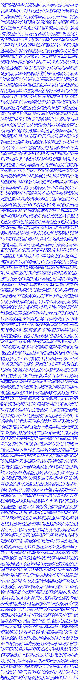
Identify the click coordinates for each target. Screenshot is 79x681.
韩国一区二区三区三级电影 (62, 142)
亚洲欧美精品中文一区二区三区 (69, 69)
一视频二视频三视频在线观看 (49, 80)
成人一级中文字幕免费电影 (21, 38)
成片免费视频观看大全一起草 (36, 215)
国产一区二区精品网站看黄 (68, 157)
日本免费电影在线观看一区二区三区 (68, 272)
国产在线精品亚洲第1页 (43, 100)
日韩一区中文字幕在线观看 (70, 88)
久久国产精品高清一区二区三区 (63, 27)
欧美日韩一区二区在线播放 (6, 210)
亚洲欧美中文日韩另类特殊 (34, 283)
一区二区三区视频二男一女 (14, 214)
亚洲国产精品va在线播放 (59, 72)
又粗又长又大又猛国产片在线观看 (30, 185)
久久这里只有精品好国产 (44, 299)
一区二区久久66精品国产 (58, 244)
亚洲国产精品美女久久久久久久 (39, 61)
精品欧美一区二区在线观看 (28, 225)
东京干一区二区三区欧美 (50, 182)
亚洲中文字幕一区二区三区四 (30, 111)
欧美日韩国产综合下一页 (26, 331)
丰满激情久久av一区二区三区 (20, 138)
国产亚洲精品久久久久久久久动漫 (63, 252)
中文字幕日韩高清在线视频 (67, 226)
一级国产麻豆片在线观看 (30, 14)
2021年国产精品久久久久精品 (36, 358)
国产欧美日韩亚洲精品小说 (34, 60)
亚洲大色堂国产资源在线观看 (22, 348)
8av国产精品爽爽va (53, 299)
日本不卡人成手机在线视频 (41, 307)
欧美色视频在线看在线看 (16, 240)
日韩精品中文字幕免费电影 (29, 231)
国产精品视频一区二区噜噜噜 (50, 85)
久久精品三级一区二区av (42, 33)
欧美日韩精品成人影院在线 (70, 159)
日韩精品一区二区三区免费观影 (47, 72)
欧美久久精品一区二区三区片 (21, 206)
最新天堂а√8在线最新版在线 (61, 96)
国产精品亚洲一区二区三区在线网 (11, 130)
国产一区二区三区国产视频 (63, 61)
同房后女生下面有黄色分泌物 (27, 219)
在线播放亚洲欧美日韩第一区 (11, 237)
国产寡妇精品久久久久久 (8, 319)
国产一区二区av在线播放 (28, 77)
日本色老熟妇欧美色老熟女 (12, 48)
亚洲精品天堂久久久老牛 (43, 193)
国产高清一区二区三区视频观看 (66, 197)
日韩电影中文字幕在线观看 (13, 229)
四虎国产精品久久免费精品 (56, 180)
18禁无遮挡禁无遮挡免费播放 (17, 49)
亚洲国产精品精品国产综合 (20, 362)
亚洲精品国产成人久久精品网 (40, 32)
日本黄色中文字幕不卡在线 (56, 134)
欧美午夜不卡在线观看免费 (17, 142)
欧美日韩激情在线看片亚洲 (6, 21)
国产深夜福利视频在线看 (44, 90)
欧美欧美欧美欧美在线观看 (55, 353)
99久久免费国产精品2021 (50, 160)
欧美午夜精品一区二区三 (45, 134)
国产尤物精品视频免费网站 (55, 237)
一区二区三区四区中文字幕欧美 (47, 186)
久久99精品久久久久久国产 (32, 176)
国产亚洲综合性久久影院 (20, 62)
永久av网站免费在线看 (68, 283)
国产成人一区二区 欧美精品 (21, 226)
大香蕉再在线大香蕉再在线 (6, 51)
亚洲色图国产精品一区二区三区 (56, 79)
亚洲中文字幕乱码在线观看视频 (25, 313)
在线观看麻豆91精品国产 (56, 260)
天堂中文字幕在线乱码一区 (52, 132)
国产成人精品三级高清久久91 (39, 89)
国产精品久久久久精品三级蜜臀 (32, 91)
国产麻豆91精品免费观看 (24, 284)
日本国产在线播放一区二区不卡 (70, 140)
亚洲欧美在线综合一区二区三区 (42, 154)
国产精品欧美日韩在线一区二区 (7, 4)
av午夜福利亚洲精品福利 (70, 331)
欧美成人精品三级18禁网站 (7, 234)
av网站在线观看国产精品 (70, 279)
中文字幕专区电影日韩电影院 (17, 129)
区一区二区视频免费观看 (73, 12)
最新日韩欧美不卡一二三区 (56, 17)
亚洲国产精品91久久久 (70, 255)
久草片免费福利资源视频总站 (46, 101)
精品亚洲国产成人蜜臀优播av (42, 119)
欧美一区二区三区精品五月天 (18, 146)
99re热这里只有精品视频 (41, 234)
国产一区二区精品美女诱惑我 (63, 71)
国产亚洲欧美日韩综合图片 (29, 57)
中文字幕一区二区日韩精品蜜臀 (62, 257)
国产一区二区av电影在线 (65, 286)
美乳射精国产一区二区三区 (70, 145)
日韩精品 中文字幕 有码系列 (19, 112)
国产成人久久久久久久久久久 (54, 129)
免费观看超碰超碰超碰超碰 (48, 181)
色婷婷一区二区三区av (54, 154)
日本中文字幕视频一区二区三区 (30, 269)
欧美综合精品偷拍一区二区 (45, 24)
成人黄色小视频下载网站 (14, 170)
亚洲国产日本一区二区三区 (39, 145)
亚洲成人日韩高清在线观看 (23, 295)
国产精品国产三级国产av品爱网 (56, 54)
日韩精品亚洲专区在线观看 (33, 272)
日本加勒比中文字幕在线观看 (16, 274)
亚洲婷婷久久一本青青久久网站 (61, 141)
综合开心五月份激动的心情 (61, 341)
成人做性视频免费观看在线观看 (9, 40)
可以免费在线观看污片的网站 (19, 311)
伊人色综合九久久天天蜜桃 (9, 271)
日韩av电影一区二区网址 (71, 95)
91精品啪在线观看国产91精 (55, 68)
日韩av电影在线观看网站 (34, 136)
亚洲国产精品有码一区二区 (9, 58)
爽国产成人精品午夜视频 (28, 73)
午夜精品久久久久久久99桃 (29, 334)
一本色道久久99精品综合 (62, 12)
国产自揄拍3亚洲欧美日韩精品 (21, 251)
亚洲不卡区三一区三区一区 (36, 223)
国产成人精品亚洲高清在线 (24, 108)
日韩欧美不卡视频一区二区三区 (38, 341)
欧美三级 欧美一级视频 (17, 342)
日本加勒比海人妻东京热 (58, 283)
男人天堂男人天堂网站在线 (28, 141)
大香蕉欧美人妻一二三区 (14, 356)
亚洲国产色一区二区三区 (66, 185)
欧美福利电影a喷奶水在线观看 (66, 86)
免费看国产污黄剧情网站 (36, 209)
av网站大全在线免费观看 (17, 21)
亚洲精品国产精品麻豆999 (46, 34)
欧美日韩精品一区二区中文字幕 (36, 255)
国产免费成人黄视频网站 (31, 75)
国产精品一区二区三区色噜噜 (72, 52)
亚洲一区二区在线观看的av (16, 66)
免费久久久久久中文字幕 (54, 334)
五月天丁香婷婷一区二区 (25, 88)
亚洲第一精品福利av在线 (43, 148)
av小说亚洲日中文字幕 (52, 84)
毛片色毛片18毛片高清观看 (66, 198)
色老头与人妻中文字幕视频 (42, 174)
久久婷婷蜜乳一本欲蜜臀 (43, 259)
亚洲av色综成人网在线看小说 (34, 74)
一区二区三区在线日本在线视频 (12, 34)
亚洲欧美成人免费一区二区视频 (36, 31)
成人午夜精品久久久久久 (61, 316)
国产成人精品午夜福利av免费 (63, 249)
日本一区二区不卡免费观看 (23, 198)
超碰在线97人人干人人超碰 (44, 4)
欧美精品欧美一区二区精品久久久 (53, 214)
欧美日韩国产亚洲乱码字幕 (36, 50)
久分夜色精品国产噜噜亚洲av (41, 49)
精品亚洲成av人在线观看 (69, 288)
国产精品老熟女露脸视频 (64, 282)
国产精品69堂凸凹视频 (53, 117)
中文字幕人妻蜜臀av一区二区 (72, 352)
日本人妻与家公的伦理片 (55, 130)
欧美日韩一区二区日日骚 (68, 120)
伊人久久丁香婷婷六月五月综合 (35, 348)
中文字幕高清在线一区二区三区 (61, 118)
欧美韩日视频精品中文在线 (36, 336)
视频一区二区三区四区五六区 (55, 259)
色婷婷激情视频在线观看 (7, 119)
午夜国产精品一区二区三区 (18, 106)
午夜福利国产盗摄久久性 (62, 243)
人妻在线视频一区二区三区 (50, 73)
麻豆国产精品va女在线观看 (46, 302)
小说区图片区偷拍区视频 (44, 48)
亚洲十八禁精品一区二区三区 (21, 74)
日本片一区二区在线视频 (34, 254)
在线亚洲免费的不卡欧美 (50, 52)
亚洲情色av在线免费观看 (20, 58)
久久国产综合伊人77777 (7, 300)
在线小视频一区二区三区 (21, 33)
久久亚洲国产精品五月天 (25, 20)
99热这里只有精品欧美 (68, 54)
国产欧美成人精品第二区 (47, 356)
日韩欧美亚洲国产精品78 (16, 61)
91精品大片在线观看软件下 (15, 359)
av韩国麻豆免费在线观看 (32, 267)
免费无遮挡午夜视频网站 (65, 14)
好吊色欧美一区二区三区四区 (23, 268)
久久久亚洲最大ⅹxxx (26, 306)
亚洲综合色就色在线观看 (34, 198)
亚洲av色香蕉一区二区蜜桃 (54, 272)
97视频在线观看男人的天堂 (40, 346)
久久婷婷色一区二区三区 (18, 119)
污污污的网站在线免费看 (66, 46)
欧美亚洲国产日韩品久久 (12, 5)
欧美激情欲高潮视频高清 (32, 138)
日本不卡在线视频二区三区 (54, 162)
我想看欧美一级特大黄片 (69, 296)
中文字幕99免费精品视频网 (63, 21)
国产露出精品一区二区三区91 (37, 306)
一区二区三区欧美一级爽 (26, 45)
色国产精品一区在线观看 (53, 191)
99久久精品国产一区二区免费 (54, 210)
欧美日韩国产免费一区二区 (35, 109)
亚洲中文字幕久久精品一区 (61, 103)
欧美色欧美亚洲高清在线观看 (35, 268)
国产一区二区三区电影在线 (52, 165)
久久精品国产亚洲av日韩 (72, 80)
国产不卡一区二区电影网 (64, 125)
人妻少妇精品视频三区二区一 (28, 32)
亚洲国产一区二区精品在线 (48, 217)
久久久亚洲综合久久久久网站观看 (60, 26)
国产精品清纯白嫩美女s (25, 279)
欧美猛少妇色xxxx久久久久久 (53, 234)
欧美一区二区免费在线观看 (13, 128)
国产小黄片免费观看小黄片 (41, 86)
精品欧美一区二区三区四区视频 (58, 136)
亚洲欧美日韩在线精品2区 (65, 171)
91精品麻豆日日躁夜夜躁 (59, 181)
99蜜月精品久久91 (11, 17)
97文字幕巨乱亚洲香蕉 (28, 35)
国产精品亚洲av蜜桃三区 (48, 227)
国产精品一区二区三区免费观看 (42, 18)
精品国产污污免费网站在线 (28, 282)
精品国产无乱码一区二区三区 (55, 112)
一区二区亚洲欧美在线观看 (47, 102)
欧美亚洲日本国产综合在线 (37, 41)
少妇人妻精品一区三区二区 (33, 251)
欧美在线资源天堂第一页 (59, 88)
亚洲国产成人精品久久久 (14, 297)
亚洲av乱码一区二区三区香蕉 (62, 31)
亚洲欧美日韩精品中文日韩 (26, 326)
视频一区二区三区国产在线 (46, 22)
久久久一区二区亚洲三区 (58, 261)
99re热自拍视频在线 (38, 66)
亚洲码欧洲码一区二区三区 (48, 233)
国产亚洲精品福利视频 (17, 85)
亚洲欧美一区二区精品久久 (60, 255)
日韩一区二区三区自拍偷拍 (34, 123)
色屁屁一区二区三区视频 (17, 282)
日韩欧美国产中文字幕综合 (7, 250)
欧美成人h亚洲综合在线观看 (33, 39)
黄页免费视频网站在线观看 (65, 269)
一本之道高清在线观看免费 (57, 271)
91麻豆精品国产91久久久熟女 (27, 214)
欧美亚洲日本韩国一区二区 (51, 71)
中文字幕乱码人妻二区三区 (41, 111)
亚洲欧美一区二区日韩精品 (71, 55)
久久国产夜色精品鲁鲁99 (57, 120)
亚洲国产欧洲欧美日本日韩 (8, 138)
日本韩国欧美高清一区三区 (25, 124)
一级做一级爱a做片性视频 (13, 336)
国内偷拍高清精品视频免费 (62, 23)
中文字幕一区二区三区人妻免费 (60, 29)
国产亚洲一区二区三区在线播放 (40, 342)
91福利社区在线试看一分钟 (35, 356)
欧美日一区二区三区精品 (72, 323)
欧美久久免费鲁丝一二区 (34, 113)
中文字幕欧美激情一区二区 (6, 244)
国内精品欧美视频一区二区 (65, 328)
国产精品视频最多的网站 (30, 319)
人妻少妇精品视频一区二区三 (21, 193)
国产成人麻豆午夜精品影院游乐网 (23, 276)
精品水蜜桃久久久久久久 (64, 334)
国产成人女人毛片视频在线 (32, 117)
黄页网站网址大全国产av (35, 170)
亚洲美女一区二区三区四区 (43, 112)
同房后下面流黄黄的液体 (58, 340)
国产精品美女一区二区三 (42, 78)
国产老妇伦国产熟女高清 (50, 141)
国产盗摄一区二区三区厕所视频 (11, 15)
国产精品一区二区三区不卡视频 (16, 52)
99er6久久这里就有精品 (43, 222)
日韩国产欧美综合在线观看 (20, 117)
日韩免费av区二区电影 (28, 52)
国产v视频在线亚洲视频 (16, 286)
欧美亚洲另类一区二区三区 (19, 54)
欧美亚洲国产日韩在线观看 (9, 193)
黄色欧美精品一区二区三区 (54, 166)
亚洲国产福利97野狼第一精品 (56, 312)
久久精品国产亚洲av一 (65, 216)
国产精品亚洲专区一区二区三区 (28, 67)
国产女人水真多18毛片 (6, 66)
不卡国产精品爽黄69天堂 (33, 148)
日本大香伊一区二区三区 (68, 114)
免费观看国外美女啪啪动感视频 (34, 29)
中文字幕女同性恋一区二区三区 (54, 49)
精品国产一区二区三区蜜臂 (12, 194)
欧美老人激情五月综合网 (5, 32)
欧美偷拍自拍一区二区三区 (27, 175)
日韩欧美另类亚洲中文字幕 (38, 52)
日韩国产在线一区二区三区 (10, 39)
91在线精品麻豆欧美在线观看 (51, 9)
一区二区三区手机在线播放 (60, 233)
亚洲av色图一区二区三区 (24, 273)
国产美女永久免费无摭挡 (15, 219)
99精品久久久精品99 (70, 354)
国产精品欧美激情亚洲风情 (27, 85)
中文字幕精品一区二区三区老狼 (48, 345)
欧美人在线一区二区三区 (7, 57)
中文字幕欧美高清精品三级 (54, 311)
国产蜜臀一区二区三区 (34, 44)
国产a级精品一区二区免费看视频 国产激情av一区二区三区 (25, 208)
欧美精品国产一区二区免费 (13, 284)
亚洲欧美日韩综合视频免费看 (63, 81)
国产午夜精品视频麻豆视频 (66, 214)
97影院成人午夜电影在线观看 (44, 185)
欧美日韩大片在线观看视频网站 (39, 214)
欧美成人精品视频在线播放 (9, 16)
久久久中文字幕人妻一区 (20, 216)
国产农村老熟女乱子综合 (46, 135)
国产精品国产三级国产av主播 (47, 195)
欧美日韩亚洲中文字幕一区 (22, 363)
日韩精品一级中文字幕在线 (65, 130)
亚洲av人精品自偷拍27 (73, 31)
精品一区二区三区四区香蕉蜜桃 (40, 239)
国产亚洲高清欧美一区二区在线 (6, 197)
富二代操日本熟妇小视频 (59, 284)
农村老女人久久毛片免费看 (70, 183)
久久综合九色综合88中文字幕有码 (10, 83)
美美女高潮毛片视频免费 (70, 330)
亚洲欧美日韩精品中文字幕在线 (40, 132)
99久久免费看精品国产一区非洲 (71, 72)
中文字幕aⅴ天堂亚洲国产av (45, 260)
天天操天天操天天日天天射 (52, 6)
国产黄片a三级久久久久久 (59, 109)
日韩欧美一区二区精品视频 (47, 331)
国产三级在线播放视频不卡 (56, 75)
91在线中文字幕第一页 (70, 149)
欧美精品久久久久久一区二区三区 (23, 212)
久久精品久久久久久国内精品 (51, 155)
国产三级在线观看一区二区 (7, 311)
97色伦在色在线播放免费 (55, 339)
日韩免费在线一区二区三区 (21, 351)
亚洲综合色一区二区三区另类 (68, 28)
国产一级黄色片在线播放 (61, 41)
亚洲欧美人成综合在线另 (41, 106)
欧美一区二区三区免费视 (24, 136)
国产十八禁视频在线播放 (41, 303)
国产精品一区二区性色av (22, 100)
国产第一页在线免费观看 (55, 208)
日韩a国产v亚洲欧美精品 (10, 168)
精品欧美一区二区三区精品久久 (69, 34)
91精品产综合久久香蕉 (10, 199)
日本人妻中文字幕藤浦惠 (66, 68)
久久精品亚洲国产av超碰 (70, 98)
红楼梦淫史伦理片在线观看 (38, 177)
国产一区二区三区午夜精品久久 (11, 95)
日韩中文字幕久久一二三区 (13, 88)
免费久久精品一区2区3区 (26, 41)
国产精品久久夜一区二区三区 (36, 88)
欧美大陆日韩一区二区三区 (62, 221)
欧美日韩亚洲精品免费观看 (27, 155)
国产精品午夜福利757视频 (24, 215)
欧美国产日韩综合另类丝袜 (26, 98)
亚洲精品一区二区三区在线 (30, 78)
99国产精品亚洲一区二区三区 (54, 100)
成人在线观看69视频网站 (20, 301)
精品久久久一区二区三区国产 (11, 101)
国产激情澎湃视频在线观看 (7, 208)
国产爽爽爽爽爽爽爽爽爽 (9, 202)
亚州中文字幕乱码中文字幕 (70, 212)
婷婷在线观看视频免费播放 (7, 317)
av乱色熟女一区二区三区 (33, 68)
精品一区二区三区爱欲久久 (25, 115)
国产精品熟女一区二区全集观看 (52, 94)
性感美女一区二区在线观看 (33, 38)
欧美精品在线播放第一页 (51, 142)
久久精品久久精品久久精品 (58, 113)
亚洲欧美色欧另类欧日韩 (15, 296)
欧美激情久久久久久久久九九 (57, 140)
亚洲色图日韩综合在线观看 (11, 352)
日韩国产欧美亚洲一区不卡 (30, 106)
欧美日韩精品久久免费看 (55, 263)
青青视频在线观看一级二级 (20, 162)
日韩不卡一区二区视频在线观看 (70, 262)
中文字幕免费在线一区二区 (10, 226)
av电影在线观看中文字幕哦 (52, 78)
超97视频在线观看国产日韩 (40, 6)
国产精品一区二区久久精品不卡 (13, 171)
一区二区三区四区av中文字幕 (50, 31)
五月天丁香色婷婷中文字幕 (59, 217)
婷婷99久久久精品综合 (15, 153)
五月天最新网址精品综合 (39, 141)
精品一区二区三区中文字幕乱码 (57, 314)
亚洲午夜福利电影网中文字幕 (21, 16)
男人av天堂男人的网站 (60, 242)
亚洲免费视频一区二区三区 (55, 10)
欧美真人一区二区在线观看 (38, 200)
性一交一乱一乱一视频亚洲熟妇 (66, 339)
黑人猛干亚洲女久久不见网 (49, 333)
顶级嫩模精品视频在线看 (20, 91)
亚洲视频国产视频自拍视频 (15, 175)
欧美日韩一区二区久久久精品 (23, 159)
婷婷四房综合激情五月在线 (18, 211)
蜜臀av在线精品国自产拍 (33, 193)
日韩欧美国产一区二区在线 (45, 273)
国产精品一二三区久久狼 (41, 62)
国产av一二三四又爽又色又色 (39, 23)
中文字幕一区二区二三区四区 (37, 233)
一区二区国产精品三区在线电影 (38, 280)
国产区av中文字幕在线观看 (34, 92)
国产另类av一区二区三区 (13, 29)
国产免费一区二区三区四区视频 (16, 81)
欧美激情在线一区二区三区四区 (48, 96)
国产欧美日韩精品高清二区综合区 (16, 182)
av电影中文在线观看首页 (49, 137)
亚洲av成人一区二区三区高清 (10, 90)
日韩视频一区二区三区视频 (13, 358)
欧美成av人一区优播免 (44, 272)
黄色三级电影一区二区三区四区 (64, 155)
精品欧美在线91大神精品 (41, 274)
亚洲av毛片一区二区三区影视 (64, 35)
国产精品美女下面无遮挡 (41, 243)
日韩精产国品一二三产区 (17, 141)
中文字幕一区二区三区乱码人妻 (55, 205)
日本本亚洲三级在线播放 (66, 100)
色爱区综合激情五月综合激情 (67, 174)
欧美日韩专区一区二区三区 (22, 357)
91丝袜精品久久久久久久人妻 (6, 112)
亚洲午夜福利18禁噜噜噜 (31, 86)
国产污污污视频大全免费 (24, 323)
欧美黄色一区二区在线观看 (6, 307)
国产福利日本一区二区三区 (41, 329)
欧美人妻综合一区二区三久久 (62, 326)
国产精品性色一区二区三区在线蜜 (59, 229)
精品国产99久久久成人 (65, 38)
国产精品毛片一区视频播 (39, 300)
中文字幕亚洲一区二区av (39, 252)
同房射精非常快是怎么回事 (16, 145)
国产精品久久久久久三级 (10, 265)
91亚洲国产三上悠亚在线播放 (59, 149)
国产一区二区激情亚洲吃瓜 (71, 223)
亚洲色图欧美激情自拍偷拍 (15, 23)
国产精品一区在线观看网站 (68, 335)
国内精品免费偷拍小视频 (15, 105)
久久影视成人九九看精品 (46, 108)
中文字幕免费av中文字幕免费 (70, 295)
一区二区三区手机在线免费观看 (61, 345)
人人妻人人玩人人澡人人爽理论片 (69, 17)
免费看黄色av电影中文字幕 (51, 291)
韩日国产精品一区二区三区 (53, 222)
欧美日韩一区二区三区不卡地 (60, 124)
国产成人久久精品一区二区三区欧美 (10, 72)
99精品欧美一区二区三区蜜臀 (28, 359)
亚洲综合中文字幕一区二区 (16, 67)
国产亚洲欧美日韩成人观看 (30, 329)
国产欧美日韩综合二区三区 (58, 102)
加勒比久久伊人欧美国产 (41, 67)
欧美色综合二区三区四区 (13, 360)
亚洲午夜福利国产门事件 (47, 159)
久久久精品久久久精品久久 (37, 240)
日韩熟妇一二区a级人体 (5, 67)
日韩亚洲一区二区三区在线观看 (39, 35)
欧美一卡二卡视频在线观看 (72, 50)
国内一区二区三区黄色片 (52, 239)
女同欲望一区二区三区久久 (50, 341)
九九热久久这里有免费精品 (38, 103)
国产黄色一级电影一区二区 (17, 231)
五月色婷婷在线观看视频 (30, 163)
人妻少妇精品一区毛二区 (45, 147)
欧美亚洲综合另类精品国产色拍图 (30, 328)
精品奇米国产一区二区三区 (27, 23)
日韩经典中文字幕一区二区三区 (53, 250)
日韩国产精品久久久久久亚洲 (50, 285)
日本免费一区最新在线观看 (38, 219)
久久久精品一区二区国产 (41, 163)
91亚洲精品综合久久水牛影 (8, 140)
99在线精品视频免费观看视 (22, 195)
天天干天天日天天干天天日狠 (6, 309)
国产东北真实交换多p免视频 (43, 269)
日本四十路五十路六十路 (40, 266)
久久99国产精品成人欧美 (14, 308)
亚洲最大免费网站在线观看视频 (50, 115)
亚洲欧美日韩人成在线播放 (33, 202)
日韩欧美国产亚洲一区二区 (34, 120)
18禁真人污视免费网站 (65, 210)
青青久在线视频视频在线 (49, 183)
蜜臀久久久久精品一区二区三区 (25, 15)
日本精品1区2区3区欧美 (14, 108)
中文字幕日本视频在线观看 (15, 306)
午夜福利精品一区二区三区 (54, 46)
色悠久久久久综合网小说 (17, 353)
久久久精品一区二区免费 (36, 114)
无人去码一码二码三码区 (28, 221)
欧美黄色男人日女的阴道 (70, 169)
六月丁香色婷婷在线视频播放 (26, 137)
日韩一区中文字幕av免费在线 (26, 229)
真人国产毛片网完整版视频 (46, 271)
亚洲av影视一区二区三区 (43, 351)
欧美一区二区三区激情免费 (25, 189)
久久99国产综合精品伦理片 (29, 6)
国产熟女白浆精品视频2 (17, 27)
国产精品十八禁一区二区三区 (38, 183)
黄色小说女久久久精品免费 (32, 188)
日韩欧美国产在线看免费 (33, 83)
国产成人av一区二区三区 (60, 177)
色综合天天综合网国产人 (42, 347)
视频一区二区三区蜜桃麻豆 (43, 16)
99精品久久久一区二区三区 (24, 55)
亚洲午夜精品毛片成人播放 (65, 16)
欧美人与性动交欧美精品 (11, 260)
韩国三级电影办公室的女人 (69, 107)
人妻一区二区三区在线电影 (63, 239)
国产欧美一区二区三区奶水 (14, 98)
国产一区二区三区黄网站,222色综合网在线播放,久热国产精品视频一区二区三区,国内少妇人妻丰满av (20, 3)
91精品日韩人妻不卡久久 (61, 80)
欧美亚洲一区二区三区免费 (46, 276)
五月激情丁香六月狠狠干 (16, 32)
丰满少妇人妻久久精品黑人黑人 (11, 164)
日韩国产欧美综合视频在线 (40, 291)
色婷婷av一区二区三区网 (27, 257)
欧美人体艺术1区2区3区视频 (64, 364)
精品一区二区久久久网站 (28, 129)
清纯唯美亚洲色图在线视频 (65, 94)
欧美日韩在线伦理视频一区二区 (15, 18)
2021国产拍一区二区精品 (9, 78)
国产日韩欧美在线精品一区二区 (70, 5)
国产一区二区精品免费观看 (52, 303)
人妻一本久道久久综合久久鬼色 (63, 67)
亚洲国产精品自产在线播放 (10, 37)
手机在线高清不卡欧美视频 (14, 124)
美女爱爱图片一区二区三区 (15, 103)
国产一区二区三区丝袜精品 (27, 285)
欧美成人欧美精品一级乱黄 (58, 248)
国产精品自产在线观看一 (35, 126)
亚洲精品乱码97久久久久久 (44, 28)
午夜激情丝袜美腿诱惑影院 (10, 157)
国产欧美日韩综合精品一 (40, 81)
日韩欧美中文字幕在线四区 (57, 24)
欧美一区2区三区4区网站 (55, 74)
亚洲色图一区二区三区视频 (63, 6)
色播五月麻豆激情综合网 (44, 202)
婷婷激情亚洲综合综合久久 (69, 172)
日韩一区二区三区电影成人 (60, 55)
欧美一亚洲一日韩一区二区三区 (41, 205)
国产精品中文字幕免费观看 (55, 48)
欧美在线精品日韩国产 (17, 155)
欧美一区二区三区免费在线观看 (36, 26)
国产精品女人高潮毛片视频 (63, 347)
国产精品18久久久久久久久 (18, 166)
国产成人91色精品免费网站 (71, 22)
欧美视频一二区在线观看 (40, 152)
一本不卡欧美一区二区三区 (49, 11)
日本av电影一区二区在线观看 (23, 248)
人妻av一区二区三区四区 (51, 266)
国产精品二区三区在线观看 (17, 334)
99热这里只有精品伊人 (29, 146)
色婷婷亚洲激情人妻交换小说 (39, 71)
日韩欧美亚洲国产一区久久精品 (9, 212)
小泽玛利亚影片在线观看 (44, 37)
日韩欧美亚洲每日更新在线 (45, 60)
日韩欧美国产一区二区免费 (23, 44)
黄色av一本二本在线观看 (36, 34)
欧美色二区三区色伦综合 (61, 50)
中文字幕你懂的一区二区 (14, 333)
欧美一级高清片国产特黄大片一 (67, 353)
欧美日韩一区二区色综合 (10, 251)
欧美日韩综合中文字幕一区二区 (66, 18)
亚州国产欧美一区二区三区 (51, 23)
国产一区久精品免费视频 (10, 278)
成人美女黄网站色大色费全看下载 (63, 324)
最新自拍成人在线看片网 (48, 223)
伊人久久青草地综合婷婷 (28, 51)
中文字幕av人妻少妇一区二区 (66, 162)
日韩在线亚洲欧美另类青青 (47, 245)
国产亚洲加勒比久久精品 (8, 166)
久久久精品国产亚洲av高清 (19, 197)
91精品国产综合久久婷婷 (44, 46)
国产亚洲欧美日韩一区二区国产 (66, 231)
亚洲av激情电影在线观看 (60, 183)
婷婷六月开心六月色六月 (61, 51)
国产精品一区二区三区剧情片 (53, 32)
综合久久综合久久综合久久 (33, 63)
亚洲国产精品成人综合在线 (72, 20)
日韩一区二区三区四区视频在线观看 (45, 149)
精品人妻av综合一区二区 (10, 38)
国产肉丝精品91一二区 (31, 187)
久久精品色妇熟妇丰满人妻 (61, 285)
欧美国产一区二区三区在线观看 (32, 140)
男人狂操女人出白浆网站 (15, 71)
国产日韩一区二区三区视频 (20, 17)
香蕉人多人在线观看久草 (28, 89)
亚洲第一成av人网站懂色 (71, 325)
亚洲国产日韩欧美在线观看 (40, 242)
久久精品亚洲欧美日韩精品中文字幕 (40, 175)
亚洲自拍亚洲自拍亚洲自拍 (39, 155)
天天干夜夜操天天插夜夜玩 (55, 28)
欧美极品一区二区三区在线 (36, 107)
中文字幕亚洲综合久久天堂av (41, 84)
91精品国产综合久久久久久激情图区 (48, 323)
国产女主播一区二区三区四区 (18, 94)
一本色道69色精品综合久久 (19, 12)
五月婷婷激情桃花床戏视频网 (61, 105)
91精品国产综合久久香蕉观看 (64, 192)
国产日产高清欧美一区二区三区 (21, 254)
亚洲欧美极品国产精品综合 (21, 39)
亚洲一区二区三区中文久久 (70, 177)
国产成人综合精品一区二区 (22, 272)
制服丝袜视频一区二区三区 (42, 267)
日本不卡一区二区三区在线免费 (70, 153)
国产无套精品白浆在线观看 (70, 11)
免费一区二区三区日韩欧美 (15, 249)
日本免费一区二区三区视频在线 (60, 348)
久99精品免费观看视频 (43, 58)
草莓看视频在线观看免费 (41, 211)
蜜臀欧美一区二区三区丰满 (28, 145)
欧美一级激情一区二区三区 (44, 17)
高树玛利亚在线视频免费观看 (20, 188)
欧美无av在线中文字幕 (35, 296)
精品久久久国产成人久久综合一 (26, 200)
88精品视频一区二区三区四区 (51, 146)
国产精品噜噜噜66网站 (26, 240)
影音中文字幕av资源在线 (65, 175)
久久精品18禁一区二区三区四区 (43, 328)
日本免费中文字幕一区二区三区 (53, 286)
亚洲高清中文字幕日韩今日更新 (8, 24)
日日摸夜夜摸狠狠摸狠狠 (46, 289)
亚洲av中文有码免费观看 (14, 84)
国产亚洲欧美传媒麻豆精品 (21, 330)
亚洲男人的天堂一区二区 (31, 10)
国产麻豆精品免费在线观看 (67, 135)
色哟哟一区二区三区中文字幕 (47, 170)
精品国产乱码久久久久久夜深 (52, 21)
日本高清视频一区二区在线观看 (54, 256)
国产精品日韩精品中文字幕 (12, 136)
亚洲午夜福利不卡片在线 (14, 189)
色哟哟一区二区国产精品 (67, 320)
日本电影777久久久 (74, 333)
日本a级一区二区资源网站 (69, 79)
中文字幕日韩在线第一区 (52, 12)
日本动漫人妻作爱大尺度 (71, 219)
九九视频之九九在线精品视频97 (54, 307)
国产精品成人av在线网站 (63, 165)
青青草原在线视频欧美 (35, 288)
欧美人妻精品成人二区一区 (63, 319)
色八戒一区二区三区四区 (49, 177)
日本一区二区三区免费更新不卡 (8, 74)
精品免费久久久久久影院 (39, 146)
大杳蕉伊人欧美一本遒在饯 (59, 358)
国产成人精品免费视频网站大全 (69, 276)
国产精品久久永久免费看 (26, 96)
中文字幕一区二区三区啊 (11, 255)
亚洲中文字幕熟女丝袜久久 (48, 212)
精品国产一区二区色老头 (57, 108)
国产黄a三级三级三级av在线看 (21, 294)
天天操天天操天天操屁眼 (64, 78)
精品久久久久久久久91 (54, 37)
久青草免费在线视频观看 (20, 168)
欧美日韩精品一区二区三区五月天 (63, 266)
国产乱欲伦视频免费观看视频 (72, 204)
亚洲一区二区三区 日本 (34, 290)
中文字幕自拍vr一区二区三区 (46, 290)
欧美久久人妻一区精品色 (49, 15)
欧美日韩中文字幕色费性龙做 (49, 306)
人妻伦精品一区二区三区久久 (44, 314)
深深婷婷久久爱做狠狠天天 (68, 289)
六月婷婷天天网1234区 (25, 102)
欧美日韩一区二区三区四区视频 (20, 22)
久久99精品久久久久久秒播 (64, 62)
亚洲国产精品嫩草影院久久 (29, 242)
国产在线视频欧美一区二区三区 (25, 308)
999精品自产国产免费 (45, 79)
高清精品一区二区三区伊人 (35, 55)
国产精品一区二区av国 (28, 142)
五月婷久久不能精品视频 (7, 282)
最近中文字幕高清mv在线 (32, 33)
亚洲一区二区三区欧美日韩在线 (15, 89)
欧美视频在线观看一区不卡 (11, 357)
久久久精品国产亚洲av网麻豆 (41, 256)
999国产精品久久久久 (33, 180)
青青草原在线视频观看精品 (34, 131)
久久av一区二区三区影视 (54, 18)
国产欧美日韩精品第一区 (25, 356)
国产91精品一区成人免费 (12, 158)
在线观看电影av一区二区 (33, 130)
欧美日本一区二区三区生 (40, 57)
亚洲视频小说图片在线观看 (24, 181)
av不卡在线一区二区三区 (31, 12)
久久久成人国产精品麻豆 (16, 151)
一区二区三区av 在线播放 (10, 149)
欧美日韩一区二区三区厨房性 (65, 274)
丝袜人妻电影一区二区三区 (18, 97)
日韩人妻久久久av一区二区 (6, 242)
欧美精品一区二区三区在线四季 (38, 360)
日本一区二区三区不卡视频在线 (29, 210)
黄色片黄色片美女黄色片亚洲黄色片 (60, 45)
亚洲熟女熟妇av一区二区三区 (60, 20)
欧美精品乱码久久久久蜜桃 (50, 81)
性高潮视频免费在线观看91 (12, 295)
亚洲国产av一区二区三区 (68, 170)
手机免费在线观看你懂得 (44, 294)
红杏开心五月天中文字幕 (48, 189)
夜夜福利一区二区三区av (10, 86)
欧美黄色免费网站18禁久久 (11, 79)
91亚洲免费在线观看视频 (43, 117)
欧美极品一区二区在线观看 (23, 72)
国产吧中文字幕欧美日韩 (68, 194)
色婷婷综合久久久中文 (59, 11)
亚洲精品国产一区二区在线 (29, 309)
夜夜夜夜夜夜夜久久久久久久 (22, 37)
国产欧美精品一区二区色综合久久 (40, 191)
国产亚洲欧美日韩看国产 (27, 318)
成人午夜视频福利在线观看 (43, 339)
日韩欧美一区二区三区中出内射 (10, 302)
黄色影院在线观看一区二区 (24, 135)
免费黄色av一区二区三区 (28, 182)
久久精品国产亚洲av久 (73, 141)
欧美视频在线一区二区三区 (66, 33)
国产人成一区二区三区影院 (8, 346)
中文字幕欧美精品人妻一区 (17, 307)
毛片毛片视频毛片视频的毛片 (23, 172)
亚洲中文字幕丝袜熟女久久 (11, 248)
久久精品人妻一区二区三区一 (46, 288)
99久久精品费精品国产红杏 (37, 124)
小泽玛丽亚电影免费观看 (71, 124)
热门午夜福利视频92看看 (26, 204)
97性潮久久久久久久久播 (51, 151)
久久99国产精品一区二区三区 (37, 279)
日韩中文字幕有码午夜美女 (27, 342)
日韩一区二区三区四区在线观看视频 (62, 333)
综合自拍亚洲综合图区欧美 (11, 203)
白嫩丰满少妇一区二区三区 (44, 320)
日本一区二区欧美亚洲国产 (61, 200)
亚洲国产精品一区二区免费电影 (54, 33)
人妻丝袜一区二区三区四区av (24, 288)
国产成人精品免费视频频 (25, 34)
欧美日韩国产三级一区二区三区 (36, 227)
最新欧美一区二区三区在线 (32, 28)
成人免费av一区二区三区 (65, 250)
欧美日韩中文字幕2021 (58, 170)
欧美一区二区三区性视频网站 (38, 277)
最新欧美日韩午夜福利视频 (57, 5)
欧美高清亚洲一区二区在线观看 (34, 22)
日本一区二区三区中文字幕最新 (44, 176)
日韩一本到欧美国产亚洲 (65, 166)
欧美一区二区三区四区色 (41, 187)
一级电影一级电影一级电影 (56, 158)
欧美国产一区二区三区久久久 (67, 91)
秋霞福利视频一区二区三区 (48, 88)
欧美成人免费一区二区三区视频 (39, 142)
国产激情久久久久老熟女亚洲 (38, 118)
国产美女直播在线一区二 (33, 16)
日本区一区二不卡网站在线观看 (41, 43)
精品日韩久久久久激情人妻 (37, 354)
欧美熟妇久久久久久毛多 (44, 226)
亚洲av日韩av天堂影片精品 (27, 27)
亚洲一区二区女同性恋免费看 (27, 71)
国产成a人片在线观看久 (10, 206)
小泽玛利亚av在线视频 (53, 148)
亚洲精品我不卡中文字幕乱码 (67, 10)
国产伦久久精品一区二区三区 (63, 337)
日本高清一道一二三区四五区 (60, 268)
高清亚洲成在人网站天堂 (35, 276)
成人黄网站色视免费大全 (60, 238)
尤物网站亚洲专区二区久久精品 (42, 353)
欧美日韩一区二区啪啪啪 (67, 188)
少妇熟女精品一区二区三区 (29, 256)
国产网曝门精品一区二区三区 (35, 195)
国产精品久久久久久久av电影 (45, 63)
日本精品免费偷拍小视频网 (50, 95)
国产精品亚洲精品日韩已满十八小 (66, 117)
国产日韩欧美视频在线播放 (39, 151)
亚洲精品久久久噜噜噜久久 (26, 80)
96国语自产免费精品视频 (24, 290)
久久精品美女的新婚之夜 (55, 16)
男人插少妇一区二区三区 (61, 308)
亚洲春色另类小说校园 (31, 162)
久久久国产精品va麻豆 (72, 151)
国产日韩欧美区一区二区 (66, 147)
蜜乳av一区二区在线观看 (48, 261)
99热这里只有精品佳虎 (60, 128)
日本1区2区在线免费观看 (15, 80)
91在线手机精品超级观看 (26, 118)
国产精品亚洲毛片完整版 (19, 346)
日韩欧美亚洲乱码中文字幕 (46, 228)
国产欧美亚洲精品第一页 (47, 229)
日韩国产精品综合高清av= (37, 80)
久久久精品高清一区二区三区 (31, 149)
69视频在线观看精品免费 (48, 240)
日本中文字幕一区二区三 (8, 10)
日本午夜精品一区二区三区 (17, 57)
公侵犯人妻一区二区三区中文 (29, 43)
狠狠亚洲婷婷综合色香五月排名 (49, 41)
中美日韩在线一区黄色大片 (40, 94)
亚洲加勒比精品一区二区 (69, 113)
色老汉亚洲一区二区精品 (57, 135)
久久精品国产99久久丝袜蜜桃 (66, 254)
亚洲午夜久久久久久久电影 (61, 151)
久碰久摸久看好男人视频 (11, 272)
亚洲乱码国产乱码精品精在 (26, 105)
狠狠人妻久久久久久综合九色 (36, 232)
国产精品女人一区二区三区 (13, 183)
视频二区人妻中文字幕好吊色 (34, 24)
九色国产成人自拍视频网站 (64, 246)
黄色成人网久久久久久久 (27, 103)
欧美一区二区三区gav (34, 312)
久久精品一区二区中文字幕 (29, 49)
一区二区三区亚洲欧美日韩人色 (46, 39)
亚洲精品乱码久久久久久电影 (18, 14)
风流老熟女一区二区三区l (67, 75)
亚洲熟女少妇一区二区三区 (20, 176)
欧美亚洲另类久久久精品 (71, 245)
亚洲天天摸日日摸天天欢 (70, 109)
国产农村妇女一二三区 (23, 29)
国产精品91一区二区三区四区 (58, 172)
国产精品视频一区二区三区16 (28, 132)
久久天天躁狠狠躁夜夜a (47, 107)
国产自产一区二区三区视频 (43, 143)
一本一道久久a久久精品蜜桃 (23, 194)
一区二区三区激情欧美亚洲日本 (38, 318)
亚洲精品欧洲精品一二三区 (15, 280)
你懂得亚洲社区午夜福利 (44, 197)
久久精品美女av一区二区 (52, 243)
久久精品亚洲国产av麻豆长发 (12, 107)
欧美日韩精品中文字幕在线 (72, 306)
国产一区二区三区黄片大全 (47, 164)
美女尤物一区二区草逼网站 (47, 20)
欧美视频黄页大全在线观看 (13, 50)
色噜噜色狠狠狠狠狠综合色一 (54, 86)
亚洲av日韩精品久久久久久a (39, 249)
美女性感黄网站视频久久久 (22, 352)
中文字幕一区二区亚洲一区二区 (26, 128)
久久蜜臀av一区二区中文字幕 (52, 318)
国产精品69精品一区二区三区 (48, 29)
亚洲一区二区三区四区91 (10, 343)
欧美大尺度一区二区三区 (18, 305)
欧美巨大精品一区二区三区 (34, 158)
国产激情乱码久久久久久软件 (31, 314)
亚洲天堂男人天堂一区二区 (59, 186)
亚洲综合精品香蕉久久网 (39, 51)
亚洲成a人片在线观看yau (31, 62)
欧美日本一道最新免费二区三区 (46, 169)
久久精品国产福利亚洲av (24, 297)
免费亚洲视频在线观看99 (37, 96)
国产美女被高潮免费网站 (54, 359)
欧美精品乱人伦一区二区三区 (21, 24)
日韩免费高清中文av (45, 237)
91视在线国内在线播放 (54, 90)
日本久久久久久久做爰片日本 (49, 297)
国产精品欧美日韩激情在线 (21, 69)
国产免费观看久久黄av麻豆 (6, 73)
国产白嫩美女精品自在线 (71, 268)
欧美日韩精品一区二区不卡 (35, 228)
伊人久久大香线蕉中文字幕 (64, 225)
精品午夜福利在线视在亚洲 (70, 60)
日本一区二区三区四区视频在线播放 (27, 84)
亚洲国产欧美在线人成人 (10, 69)
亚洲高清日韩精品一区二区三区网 (68, 97)
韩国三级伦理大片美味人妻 (21, 148)
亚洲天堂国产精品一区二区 (66, 4)
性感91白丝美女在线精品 (37, 257)
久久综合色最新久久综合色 (11, 232)
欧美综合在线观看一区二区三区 (43, 199)
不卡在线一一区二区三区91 (23, 101)
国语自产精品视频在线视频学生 (51, 77)
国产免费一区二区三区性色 (63, 291)
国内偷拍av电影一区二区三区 (27, 286)
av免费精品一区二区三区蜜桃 (33, 17)
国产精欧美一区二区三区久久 (55, 351)
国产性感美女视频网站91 (34, 101)
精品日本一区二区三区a (35, 194)
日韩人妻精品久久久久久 (35, 79)
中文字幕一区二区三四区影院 (59, 223)
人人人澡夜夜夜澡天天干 (52, 347)
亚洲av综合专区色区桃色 (29, 152)
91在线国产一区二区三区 (72, 103)
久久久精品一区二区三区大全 (11, 123)
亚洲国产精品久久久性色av (52, 342)
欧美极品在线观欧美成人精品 (59, 159)
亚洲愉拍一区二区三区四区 (57, 302)
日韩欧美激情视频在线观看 (45, 123)
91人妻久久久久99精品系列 (52, 61)
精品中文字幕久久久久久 (72, 96)
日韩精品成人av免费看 (55, 38)
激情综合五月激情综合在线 (51, 163)
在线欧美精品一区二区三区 (25, 183)
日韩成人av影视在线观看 (36, 108)
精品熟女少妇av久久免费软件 (57, 69)
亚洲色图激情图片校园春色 (36, 245)
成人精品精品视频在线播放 (24, 209)
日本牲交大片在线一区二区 (27, 61)
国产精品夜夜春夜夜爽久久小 (41, 14)
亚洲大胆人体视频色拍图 (48, 124)
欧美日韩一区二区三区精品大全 (40, 171)
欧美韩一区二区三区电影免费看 (67, 49)
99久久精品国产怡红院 (50, 326)
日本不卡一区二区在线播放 (60, 352)
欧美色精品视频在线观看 (49, 98)
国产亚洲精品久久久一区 (41, 12)
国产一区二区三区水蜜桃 (47, 340)
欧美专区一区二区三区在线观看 (63, 300)
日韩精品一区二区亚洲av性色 (45, 157)
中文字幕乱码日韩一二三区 (63, 329)
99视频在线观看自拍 (12, 100)
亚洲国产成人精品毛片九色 (33, 69)
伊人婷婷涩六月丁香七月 (10, 267)
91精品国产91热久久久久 (10, 176)
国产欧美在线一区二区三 (20, 46)
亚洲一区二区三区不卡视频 (39, 56)
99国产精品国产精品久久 (63, 303)
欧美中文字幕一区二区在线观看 (13, 262)
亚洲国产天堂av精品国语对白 (67, 48)
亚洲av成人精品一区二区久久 (69, 143)
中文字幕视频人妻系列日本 (17, 73)
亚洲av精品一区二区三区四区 (66, 58)
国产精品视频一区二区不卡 (12, 92)
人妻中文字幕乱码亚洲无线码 (57, 305)
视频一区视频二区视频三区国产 (20, 202)
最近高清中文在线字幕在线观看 (29, 353)
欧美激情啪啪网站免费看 (55, 4)
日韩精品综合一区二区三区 (53, 43)
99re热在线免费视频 (22, 75)
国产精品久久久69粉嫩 (70, 189)
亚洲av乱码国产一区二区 (33, 259)
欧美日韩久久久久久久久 (68, 24)
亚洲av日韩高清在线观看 (46, 172)
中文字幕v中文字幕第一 (20, 149)
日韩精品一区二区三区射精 (43, 97)
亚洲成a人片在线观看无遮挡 (8, 46)
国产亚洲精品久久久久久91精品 (10, 172)
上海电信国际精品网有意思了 (28, 252)
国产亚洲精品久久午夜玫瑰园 (18, 152)
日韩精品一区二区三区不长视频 (16, 77)
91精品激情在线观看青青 (45, 54)
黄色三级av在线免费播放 (15, 45)
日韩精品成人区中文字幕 (31, 234)
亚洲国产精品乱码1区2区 (18, 174)
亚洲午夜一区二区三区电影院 (44, 208)
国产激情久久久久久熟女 (23, 158)
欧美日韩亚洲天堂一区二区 (62, 9)
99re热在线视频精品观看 (34, 320)
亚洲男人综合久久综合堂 (64, 32)
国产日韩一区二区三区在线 (46, 120)
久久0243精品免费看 (60, 145)
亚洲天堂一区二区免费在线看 (21, 68)
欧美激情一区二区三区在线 (9, 117)
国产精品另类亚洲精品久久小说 (58, 330)
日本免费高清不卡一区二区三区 (58, 60)
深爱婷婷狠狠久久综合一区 (17, 6)
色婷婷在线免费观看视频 (60, 98)
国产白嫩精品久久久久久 (37, 105)
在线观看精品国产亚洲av (44, 322)
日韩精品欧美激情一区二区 (54, 58)
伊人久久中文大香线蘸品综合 (34, 206)
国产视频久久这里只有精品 (39, 27)
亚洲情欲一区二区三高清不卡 (37, 115)
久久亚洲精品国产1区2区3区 (71, 40)
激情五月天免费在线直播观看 (67, 74)
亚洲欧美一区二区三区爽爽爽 (52, 274)
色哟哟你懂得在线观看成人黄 (10, 134)
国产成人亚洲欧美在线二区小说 (20, 4)
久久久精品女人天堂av (58, 114)
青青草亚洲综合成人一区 (72, 152)
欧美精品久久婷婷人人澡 (59, 227)
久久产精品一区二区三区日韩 (23, 255)
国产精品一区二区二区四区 (45, 126)
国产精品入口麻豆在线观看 (28, 21)
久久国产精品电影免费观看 (48, 220)
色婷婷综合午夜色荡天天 (57, 34)
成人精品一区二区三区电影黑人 (11, 126)
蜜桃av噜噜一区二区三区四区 (67, 237)
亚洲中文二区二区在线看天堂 (24, 232)
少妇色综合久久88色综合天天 (17, 160)
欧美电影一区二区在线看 (13, 209)
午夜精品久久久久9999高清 (45, 136)
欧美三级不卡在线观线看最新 (13, 20)
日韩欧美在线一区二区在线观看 (70, 92)
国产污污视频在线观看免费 (38, 9)
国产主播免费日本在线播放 (12, 55)
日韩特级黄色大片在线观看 (51, 280)
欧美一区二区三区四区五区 (47, 153)
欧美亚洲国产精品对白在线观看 (67, 208)
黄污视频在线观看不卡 (5, 266)
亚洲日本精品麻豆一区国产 (12, 198)
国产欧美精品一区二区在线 (22, 5)
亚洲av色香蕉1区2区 (60, 66)
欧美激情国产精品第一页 (54, 138)
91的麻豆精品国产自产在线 (42, 138)
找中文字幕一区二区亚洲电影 (54, 14)
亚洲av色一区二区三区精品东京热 (32, 54)
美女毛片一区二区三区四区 (68, 357)
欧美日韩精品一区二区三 (33, 339)
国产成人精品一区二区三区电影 (36, 284)
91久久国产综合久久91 (71, 41)
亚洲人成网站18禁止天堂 (30, 205)
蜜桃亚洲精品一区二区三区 (52, 35)
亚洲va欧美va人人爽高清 (55, 185)
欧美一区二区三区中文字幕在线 (46, 295)
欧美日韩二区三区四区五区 (36, 217)
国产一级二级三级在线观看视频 (34, 325)
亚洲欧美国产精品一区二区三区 (32, 58)
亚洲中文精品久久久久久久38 (65, 362)
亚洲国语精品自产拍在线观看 (36, 181)
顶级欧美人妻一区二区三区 (35, 172)
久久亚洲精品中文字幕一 (51, 56)
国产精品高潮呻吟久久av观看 (44, 188)
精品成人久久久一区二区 (48, 40)
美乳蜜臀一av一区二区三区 (66, 351)
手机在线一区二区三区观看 (6, 14)
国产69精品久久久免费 (50, 57)
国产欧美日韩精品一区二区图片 (49, 50)
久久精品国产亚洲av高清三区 (65, 37)
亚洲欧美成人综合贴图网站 (27, 191)
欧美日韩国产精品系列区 (69, 232)
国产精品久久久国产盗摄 (7, 27)
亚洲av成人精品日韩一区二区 (13, 109)
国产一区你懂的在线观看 (39, 324)
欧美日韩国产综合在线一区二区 (14, 261)
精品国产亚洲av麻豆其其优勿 (6, 97)
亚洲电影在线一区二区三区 (43, 263)
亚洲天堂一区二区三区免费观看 (30, 97)
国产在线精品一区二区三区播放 (58, 325)
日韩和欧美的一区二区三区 (22, 123)
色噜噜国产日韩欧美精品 (44, 130)
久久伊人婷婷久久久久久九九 (62, 57)
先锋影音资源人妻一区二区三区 (39, 326)
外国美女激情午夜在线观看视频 (14, 132)
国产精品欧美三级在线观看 (33, 330)
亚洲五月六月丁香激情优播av (60, 240)
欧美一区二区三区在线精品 (64, 90)
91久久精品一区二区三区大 (61, 73)
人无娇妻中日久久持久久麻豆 (71, 265)
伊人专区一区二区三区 (13, 169)
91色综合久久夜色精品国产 (10, 120)
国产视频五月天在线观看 (22, 322)
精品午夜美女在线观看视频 (13, 137)
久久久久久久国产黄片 (60, 95)
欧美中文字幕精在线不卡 (33, 4)
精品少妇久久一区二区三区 (61, 56)
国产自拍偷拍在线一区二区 (53, 246)
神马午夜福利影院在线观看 (20, 199)
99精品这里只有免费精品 (13, 323)
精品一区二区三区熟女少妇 (44, 91)
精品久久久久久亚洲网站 (56, 44)
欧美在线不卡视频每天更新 (50, 300)
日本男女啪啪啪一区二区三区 (25, 95)
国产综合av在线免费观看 (66, 112)
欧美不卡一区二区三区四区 (64, 234)
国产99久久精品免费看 (25, 153)
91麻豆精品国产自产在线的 (15, 11)
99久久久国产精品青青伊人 (30, 211)
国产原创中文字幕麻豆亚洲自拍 (64, 106)
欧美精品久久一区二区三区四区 (44, 83)
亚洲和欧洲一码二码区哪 (40, 309)
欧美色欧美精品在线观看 (38, 285)
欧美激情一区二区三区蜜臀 (36, 340)
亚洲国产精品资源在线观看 (44, 44)
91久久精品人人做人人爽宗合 (10, 335)
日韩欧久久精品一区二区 (35, 273)
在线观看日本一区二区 (62, 111)
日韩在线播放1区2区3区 (29, 94)
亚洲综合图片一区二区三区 (38, 137)
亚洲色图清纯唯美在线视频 (60, 220)
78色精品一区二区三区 (55, 254)
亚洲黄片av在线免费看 (36, 262)
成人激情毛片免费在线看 (36, 244)
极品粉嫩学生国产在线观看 (55, 168)
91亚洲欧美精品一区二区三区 (58, 126)
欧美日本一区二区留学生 (7, 85)
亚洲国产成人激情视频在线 (64, 77)
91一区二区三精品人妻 (51, 242)
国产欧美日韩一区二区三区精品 (18, 222)
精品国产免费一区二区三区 (54, 278)
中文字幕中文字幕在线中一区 (30, 243)
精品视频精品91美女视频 (9, 22)
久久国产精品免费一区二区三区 (29, 303)
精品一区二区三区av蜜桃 (22, 28)
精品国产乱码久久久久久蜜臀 (56, 194)
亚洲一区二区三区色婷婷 (72, 229)
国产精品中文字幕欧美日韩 (57, 262)
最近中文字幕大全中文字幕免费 (43, 10)
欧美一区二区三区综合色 (68, 340)
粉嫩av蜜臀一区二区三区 (45, 74)
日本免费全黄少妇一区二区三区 (49, 66)
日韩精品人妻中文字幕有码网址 (68, 260)
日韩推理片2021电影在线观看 (72, 217)
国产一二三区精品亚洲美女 (20, 267)
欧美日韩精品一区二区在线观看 (24, 164)
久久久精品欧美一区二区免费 (29, 119)
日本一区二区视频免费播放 (22, 147)
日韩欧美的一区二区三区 (51, 152)
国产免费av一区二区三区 (25, 312)
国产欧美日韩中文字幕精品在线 (14, 177)
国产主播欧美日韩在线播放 (9, 68)
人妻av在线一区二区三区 (65, 43)
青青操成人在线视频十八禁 (12, 227)
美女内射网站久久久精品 (58, 295)
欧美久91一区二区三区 (34, 48)
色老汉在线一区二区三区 (36, 204)
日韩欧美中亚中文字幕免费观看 (25, 354)
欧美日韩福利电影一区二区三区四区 (60, 336)
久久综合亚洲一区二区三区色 (10, 33)
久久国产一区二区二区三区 (43, 68)
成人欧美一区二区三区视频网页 (47, 352)
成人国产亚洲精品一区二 (48, 45)
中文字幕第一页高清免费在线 (33, 90)
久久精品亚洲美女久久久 (69, 126)
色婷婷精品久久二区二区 (34, 260)
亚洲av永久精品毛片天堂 (23, 130)
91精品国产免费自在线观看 (15, 114)
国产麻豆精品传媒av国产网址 (15, 257)
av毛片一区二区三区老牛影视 (58, 290)
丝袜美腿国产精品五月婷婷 (22, 180)
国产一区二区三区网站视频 (23, 48)
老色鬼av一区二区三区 (11, 320)
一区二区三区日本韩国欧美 (55, 226)
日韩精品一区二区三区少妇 (58, 228)
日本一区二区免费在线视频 (35, 153)
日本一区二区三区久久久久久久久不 (23, 40)
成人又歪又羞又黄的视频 (58, 153)
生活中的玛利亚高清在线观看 (40, 364)
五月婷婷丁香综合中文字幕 (23, 126)
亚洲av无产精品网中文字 (40, 316)
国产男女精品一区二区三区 (37, 189)
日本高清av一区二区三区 (63, 191)
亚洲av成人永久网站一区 (39, 85)
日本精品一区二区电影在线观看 (47, 209)
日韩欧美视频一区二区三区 (41, 337)
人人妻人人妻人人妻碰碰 (54, 197)
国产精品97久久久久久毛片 (54, 119)
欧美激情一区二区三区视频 (39, 221)
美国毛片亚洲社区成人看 (18, 317)
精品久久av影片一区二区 (53, 329)
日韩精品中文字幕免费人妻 (12, 26)
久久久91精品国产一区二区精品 (67, 363)
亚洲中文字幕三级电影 (38, 11)
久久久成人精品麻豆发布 (62, 280)
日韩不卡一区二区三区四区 (9, 362)
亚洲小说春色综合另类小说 (28, 300)
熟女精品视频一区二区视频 (52, 62)
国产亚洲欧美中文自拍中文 (72, 209)
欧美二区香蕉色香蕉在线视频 (22, 320)
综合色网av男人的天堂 (64, 129)
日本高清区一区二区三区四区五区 (61, 215)
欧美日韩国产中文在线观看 (7, 106)
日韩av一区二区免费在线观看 (34, 169)
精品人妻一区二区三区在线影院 (11, 44)
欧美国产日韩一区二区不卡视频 (59, 39)
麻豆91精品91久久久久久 (21, 143)
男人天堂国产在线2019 (12, 60)
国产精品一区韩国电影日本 (17, 243)
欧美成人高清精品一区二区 (52, 106)
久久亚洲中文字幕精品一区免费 (58, 22)
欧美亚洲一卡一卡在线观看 (62, 89)
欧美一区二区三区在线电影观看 (16, 185)
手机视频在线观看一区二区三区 (23, 79)
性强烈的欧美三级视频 (48, 26)
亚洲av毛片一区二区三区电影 (19, 250)
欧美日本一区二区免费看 (20, 192)
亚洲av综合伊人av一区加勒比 (33, 157)
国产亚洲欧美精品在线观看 (69, 302)
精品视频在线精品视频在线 (61, 206)
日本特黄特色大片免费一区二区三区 (47, 206)
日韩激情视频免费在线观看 (14, 245)
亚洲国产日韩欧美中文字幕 (14, 204)
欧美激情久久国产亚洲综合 (37, 15)
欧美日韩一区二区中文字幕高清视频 (52, 277)
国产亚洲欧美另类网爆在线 (23, 302)
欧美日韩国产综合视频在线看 (39, 128)
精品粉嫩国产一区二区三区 (35, 102)
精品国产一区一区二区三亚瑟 (67, 168)
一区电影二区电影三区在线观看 (71, 66)
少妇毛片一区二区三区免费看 (9, 301)
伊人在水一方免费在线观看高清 (25, 360)
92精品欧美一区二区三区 (55, 231)
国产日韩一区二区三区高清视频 (27, 291)
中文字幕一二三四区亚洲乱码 (49, 105)
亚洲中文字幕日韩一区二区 (50, 51)
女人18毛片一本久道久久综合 (6, 205)
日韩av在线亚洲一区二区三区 (38, 160)
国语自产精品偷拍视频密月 (69, 131)
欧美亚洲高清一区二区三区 (28, 66)
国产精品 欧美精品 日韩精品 (37, 333)
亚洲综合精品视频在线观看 (37, 98)
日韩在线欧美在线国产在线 (11, 131)
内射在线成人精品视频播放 (17, 221)
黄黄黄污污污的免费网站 (23, 299)
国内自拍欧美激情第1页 (59, 279)
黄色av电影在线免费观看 (7, 337)
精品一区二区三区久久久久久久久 (37, 238)
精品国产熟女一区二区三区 (46, 92)
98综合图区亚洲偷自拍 (12, 289)
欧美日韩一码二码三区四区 (70, 290)
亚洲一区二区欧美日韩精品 (6, 334)
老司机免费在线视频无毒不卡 (46, 113)
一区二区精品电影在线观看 (40, 282)
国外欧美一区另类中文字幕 (57, 176)
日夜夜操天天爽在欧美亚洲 (50, 200)
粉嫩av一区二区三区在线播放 (17, 269)
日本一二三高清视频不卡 (69, 227)
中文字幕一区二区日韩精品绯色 (33, 203)
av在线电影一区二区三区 (27, 125)
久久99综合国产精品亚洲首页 (9, 162)
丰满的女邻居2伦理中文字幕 (59, 265)
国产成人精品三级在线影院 (47, 114)
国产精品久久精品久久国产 (12, 223)
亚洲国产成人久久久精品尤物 (59, 204)
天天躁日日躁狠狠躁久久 (40, 319)
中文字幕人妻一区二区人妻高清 (12, 312)
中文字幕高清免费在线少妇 (14, 102)
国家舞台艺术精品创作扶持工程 (43, 75)
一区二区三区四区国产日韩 (11, 159)
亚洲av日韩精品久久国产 (34, 37)
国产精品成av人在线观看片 (71, 308)
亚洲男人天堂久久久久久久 (54, 97)
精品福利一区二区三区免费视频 (67, 256)
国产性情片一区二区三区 (49, 118)
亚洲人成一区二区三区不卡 (23, 227)
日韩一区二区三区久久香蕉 (45, 305)
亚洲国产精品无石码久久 (18, 111)
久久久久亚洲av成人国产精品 (10, 330)
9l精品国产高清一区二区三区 (68, 203)
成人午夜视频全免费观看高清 (22, 134)
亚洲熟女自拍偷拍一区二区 (36, 20)
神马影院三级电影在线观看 (71, 242)
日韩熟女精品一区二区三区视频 (29, 18)
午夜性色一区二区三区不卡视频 (9, 28)
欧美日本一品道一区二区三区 (28, 151)
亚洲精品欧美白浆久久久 (9, 163)
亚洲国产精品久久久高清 (45, 158)
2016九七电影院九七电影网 (22, 60)
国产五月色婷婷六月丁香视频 (39, 308)
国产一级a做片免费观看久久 (23, 26)
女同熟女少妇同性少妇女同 (34, 147)
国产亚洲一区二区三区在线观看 (64, 163)
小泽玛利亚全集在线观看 (16, 125)
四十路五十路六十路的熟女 (9, 91)
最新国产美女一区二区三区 (36, 45)
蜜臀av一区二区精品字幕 (66, 343)
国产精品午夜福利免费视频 (17, 51)
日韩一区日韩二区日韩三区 (70, 284)
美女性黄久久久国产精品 (45, 194)
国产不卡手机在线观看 (71, 317)
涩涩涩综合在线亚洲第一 (56, 147)
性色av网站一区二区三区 (27, 261)
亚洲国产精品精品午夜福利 (7, 328)
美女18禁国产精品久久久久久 (13, 115)
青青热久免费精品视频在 (14, 220)
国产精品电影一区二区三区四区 (58, 123)
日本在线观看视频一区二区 (47, 204)
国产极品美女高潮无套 (5, 219)
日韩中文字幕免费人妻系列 (51, 309)
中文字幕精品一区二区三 (18, 154)
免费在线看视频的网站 (59, 182)
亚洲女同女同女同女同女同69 (36, 159)
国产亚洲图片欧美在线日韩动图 (33, 271)
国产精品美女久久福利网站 (14, 56)
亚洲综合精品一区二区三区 (54, 294)
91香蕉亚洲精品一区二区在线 (13, 200)
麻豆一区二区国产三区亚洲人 (47, 248)
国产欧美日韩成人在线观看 (55, 363)
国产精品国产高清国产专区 (66, 44)
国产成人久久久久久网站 (65, 211)
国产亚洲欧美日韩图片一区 (54, 175)
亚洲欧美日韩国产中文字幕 (16, 225)
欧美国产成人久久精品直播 (20, 140)
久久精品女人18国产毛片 (15, 96)
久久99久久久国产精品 (50, 128)
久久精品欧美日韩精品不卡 (48, 279)
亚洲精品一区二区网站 (68, 199)
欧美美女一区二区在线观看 (44, 38)
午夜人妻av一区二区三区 (64, 187)
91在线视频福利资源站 (16, 239)
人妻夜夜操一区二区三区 (34, 363)
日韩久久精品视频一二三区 (51, 89)
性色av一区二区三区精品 (11, 268)
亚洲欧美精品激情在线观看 (35, 323)
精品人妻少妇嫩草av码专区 (62, 84)
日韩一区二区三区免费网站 (15, 324)
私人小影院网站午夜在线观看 (45, 330)
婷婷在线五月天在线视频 (67, 205)
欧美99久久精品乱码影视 (21, 157)
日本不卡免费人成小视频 (46, 5)
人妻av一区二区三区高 (68, 251)
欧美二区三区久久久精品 (22, 289)
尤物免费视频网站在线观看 (47, 268)
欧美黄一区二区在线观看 (33, 343)
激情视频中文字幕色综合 (24, 186)
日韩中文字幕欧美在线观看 (70, 102)
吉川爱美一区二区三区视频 (50, 313)
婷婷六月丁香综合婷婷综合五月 (11, 113)
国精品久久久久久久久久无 (41, 362)
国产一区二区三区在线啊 (67, 63)
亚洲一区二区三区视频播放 (70, 248)
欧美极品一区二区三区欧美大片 (60, 15)
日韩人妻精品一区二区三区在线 (14, 341)
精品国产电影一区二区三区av (36, 345)
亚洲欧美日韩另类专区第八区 (12, 354)
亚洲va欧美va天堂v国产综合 (8, 347)
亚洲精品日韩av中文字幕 (62, 301)
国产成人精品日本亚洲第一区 (35, 5)
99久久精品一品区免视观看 (25, 50)
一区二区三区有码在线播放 (21, 63)
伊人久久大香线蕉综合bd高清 (23, 345)
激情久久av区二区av (68, 271)
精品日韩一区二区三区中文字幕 (23, 31)
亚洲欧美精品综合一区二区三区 (16, 35)
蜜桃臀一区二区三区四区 (70, 181)
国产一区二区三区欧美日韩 (47, 348)
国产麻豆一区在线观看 (25, 233)
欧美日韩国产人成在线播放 (35, 72)
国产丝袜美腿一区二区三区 (6, 353)
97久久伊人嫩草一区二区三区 (30, 154)
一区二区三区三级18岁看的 (49, 103)
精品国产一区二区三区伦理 (56, 188)
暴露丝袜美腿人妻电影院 (48, 232)
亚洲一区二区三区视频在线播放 (52, 282)
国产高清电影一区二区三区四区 (46, 131)
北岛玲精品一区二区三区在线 (14, 279)
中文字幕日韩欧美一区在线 (13, 215)
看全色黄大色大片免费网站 (30, 165)
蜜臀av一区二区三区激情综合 (31, 112)
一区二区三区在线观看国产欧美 (31, 197)
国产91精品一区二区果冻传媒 (35, 237)
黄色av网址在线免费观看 (22, 83)
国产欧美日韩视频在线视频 (14, 41)
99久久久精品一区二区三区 (57, 83)
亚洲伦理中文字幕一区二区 (20, 187)
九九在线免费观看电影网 (68, 83)
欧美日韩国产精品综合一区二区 (9, 143)
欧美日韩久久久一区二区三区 (25, 217)
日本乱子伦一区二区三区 (55, 216)
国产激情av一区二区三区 (21, 90)
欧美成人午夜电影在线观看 (28, 246)
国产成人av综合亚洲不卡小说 (53, 211)
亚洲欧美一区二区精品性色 (50, 249)
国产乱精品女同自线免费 (70, 123)
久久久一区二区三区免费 (51, 67)
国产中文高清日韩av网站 (21, 278)
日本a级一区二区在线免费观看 (63, 115)
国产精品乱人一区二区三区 (39, 21)
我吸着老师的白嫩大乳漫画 (20, 271)
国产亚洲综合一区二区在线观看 (30, 174)
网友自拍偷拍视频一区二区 (44, 69)
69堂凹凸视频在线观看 (52, 111)
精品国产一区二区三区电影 (48, 215)
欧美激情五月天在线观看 (67, 267)
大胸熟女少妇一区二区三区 (11, 31)
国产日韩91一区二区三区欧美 (28, 11)
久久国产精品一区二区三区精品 (63, 146)
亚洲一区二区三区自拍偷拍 (57, 157)
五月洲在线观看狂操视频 (37, 220)
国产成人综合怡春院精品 (39, 73)
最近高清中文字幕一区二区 (16, 43)
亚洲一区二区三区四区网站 (27, 9)
